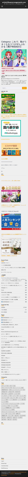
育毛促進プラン (4, 287)
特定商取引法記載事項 (5, 350)
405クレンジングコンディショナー (17, 389)
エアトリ (15, 395)
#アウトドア (5, 385)
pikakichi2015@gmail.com (7, 78)
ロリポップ (12, 413)
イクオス (17, 393)
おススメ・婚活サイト (5, 334)
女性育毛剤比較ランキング (7, 301)
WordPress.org (4, 468)
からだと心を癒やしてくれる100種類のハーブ (10, 297)
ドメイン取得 (13, 399)
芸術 (4, 419)
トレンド (5, 399)
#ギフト (12, 385)
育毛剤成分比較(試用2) (6, 364)
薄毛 (9, 419)
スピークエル (5, 397)
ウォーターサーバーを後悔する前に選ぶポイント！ (11, 285)
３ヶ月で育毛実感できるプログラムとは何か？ (10, 374)
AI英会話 (4, 391)
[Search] (26, 6)
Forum (2, 290)
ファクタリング (6, 405)
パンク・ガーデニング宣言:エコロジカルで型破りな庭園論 (13, 267)
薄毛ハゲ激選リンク (5, 372)
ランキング (22, 411)
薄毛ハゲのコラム (5, 369)
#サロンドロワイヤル (7, 387)
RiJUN (17, 391)
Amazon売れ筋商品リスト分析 (7, 327)
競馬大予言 (3, 269)
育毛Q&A (3, 355)
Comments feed (4, 465)
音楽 (3, 73)
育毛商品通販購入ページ (7, 322)
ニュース (5, 401)
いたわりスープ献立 (5, 294)
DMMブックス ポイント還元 (8, 68)
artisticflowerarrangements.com (14, 2)
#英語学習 (5, 389)
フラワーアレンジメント (8, 409)
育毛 (3, 417)
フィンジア (14, 405)
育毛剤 (9, 417)
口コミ (11, 415)
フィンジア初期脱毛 (6, 407)
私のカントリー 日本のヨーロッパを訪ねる (10, 283)
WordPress (4, 475)
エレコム (22, 395)
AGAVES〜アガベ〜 (5, 262)
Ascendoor (11, 473)
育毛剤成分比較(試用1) (6, 362)
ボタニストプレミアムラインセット (9, 411)
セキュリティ (14, 397)
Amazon (11, 391)
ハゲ (22, 403)
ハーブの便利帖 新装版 (6, 265)
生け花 (22, 415)
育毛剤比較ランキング (6, 319)
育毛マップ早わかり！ (5, 357)
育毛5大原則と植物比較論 (6, 292)
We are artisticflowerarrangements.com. (9, 331)
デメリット (22, 397)
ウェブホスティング (6, 395)
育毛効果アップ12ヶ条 (5, 367)
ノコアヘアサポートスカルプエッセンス (10, 403)
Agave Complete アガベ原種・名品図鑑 (9, 299)
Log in (2, 461)
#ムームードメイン (18, 387)
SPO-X (4, 393)
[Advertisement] (14, 23)
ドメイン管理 (21, 399)
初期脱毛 (4, 415)
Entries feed (3, 463)
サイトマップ (4, 338)
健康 (18, 413)
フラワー (16, 407)
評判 (14, 419)
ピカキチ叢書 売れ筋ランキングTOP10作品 (10, 344)
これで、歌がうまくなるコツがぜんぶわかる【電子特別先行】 (14, 71)
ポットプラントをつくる (6, 272)
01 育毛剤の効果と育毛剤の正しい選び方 (9, 324)
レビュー (4, 413)
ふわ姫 (10, 393)
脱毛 (15, 417)
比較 (16, 415)
